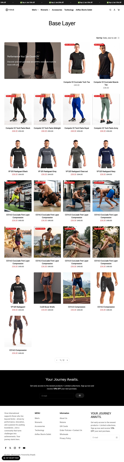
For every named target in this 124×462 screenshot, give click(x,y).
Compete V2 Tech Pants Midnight (47, 128)
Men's (34, 10)
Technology (69, 10)
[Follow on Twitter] (10, 448)
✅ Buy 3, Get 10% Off (51, 2)
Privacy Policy (65, 438)
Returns (63, 422)
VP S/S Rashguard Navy (106, 171)
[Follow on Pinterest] (19, 448)
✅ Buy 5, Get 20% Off (23, 2)
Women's (44, 10)
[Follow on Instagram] (15, 448)
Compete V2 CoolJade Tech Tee (77, 82)
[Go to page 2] (67, 360)
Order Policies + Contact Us (71, 430)
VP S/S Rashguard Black (18, 171)
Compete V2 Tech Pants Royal (77, 128)
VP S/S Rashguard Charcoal (77, 171)
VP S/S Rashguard (18, 307)
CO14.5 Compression (76, 307)
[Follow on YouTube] (24, 448)
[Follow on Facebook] (5, 448)
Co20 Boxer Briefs (47, 307)
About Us (63, 418)
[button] (11, 458)
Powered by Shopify (28, 455)
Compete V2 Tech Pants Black (18, 128)
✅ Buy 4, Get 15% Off (80, 2)
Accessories (57, 10)
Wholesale (64, 434)
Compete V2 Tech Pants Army (106, 128)
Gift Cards (64, 426)
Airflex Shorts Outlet (84, 10)
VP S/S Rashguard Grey (47, 171)
